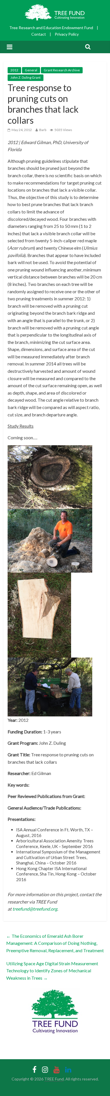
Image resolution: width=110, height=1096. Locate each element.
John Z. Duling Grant (25, 77)
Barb (42, 130)
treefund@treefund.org (34, 908)
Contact (38, 34)
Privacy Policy (67, 34)
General (31, 70)
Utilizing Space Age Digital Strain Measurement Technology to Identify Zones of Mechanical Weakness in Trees (52, 971)
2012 (14, 70)
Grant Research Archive (62, 70)
